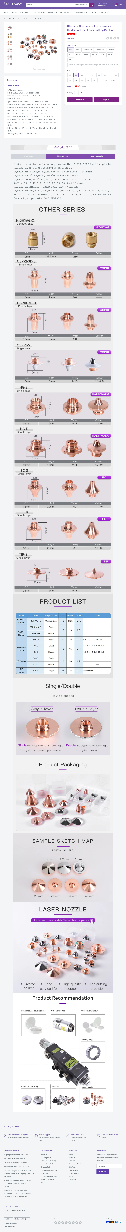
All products (12, 19)
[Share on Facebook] (107, 38)
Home (6, 12)
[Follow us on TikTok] (73, 1222)
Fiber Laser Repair (39, 12)
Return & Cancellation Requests (14, 1210)
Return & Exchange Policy (49, 1170)
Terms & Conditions (47, 1179)
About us (44, 1154)
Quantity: (70, 93)
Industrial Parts (80, 12)
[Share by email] (118, 38)
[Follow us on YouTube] (69, 1222)
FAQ (42, 1182)
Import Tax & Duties (47, 1164)
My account (102, 6)
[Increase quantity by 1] (86, 93)
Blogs (92, 12)
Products (14, 12)
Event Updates (46, 1158)
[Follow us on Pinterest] (66, 1222)
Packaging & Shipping (48, 1161)
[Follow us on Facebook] (55, 1222)
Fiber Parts (24, 12)
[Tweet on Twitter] (114, 38)
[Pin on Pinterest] (111, 38)
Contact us (102, 12)
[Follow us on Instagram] (62, 1222)
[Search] (91, 5)
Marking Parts (64, 12)
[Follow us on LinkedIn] (80, 1222)
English (7, 1219)
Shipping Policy (46, 1167)
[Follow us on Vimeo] (76, 1222)
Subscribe (102, 1171)
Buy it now (106, 99)
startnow (70, 38)
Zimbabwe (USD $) (20, 1219)
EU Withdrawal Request (49, 1176)
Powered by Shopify (10, 1226)
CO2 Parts (51, 12)
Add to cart (80, 99)
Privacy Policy (45, 1173)
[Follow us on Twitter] (59, 1222)
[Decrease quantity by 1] (76, 93)
